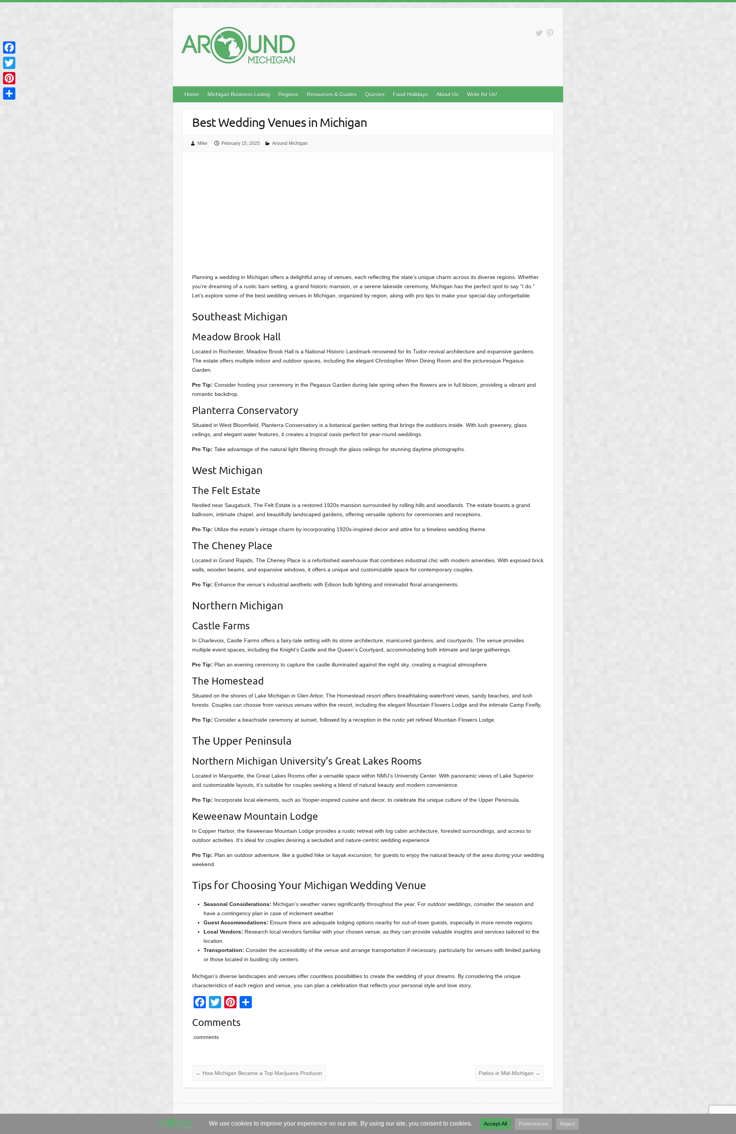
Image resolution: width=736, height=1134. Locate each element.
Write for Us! (482, 94)
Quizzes (374, 94)
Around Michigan (290, 143)
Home (191, 94)
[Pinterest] (9, 78)
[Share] (9, 93)
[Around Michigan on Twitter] (539, 33)
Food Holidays (410, 94)
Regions (288, 94)
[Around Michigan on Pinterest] (550, 33)
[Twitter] (9, 63)
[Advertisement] (368, 215)
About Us (447, 94)
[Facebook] (9, 47)
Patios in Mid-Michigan (509, 1073)
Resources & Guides (331, 94)
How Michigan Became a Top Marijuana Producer (259, 1073)
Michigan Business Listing (238, 94)
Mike (202, 143)
